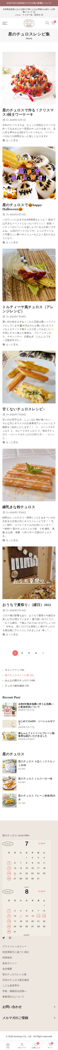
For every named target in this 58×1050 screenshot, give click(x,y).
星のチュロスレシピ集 (19, 675)
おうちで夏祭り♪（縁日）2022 (26, 605)
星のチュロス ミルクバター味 (35, 778)
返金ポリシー (9, 963)
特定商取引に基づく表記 (15, 952)
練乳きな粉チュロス (18, 507)
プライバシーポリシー (14, 946)
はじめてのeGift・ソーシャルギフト (36, 722)
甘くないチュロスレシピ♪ (23, 409)
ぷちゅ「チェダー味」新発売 (28, 14)
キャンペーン (14, 669)
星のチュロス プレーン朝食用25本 (36, 797)
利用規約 (7, 957)
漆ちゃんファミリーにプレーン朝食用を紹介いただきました (36, 734)
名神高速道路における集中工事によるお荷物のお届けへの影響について (29, 10)
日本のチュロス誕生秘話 (15, 979)
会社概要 (7, 968)
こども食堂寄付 (10, 985)
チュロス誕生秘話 (17, 685)
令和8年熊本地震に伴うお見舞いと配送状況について (35, 705)
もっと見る (11, 140)
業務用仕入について (13, 996)
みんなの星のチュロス (20, 680)
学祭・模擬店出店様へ (14, 991)
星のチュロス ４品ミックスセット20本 (36, 763)
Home (29, 38)
